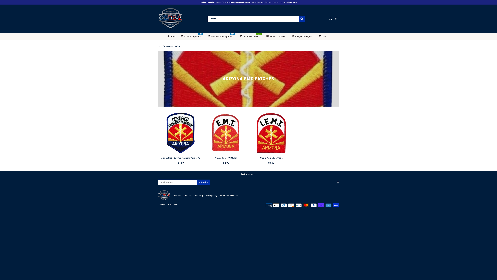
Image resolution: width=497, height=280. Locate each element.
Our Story (199, 195)
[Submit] (302, 19)
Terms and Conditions (229, 195)
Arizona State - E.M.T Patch (226, 158)
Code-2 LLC (175, 204)
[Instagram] (338, 182)
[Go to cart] (336, 18)
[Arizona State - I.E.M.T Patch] (271, 133)
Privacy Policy (212, 195)
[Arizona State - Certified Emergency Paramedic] (180, 133)
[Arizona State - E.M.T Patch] (226, 133)
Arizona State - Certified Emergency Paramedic (180, 158)
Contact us (188, 195)
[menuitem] (172, 36)
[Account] (330, 18)
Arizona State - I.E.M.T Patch (271, 158)
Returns (177, 195)
